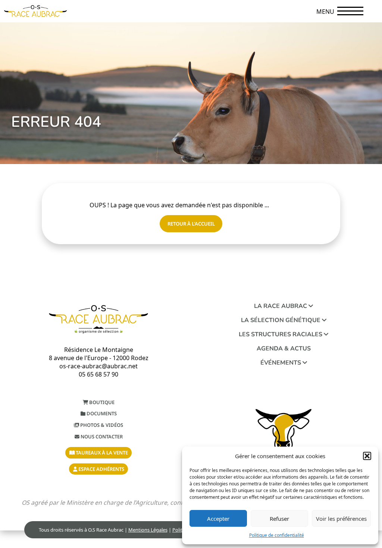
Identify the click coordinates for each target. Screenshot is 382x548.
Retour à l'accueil (191, 223)
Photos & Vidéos (101, 425)
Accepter (218, 518)
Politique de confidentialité (276, 535)
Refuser (279, 518)
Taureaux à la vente (101, 452)
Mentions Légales (147, 529)
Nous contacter (101, 436)
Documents (101, 413)
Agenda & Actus (284, 348)
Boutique (101, 402)
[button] (367, 456)
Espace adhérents (100, 469)
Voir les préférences (341, 518)
